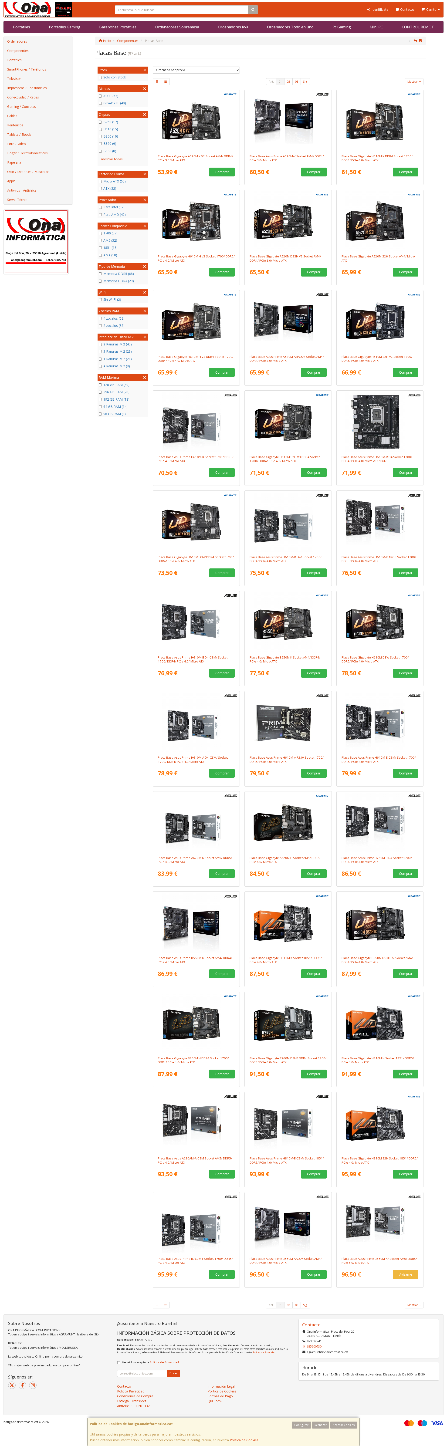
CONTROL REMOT (418, 27)
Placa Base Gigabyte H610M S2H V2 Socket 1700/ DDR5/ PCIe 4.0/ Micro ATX (377, 359)
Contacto (406, 9)
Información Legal (221, 1386)
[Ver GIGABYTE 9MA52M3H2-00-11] (288, 221)
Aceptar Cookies (344, 1425)
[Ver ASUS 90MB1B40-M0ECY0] (380, 422)
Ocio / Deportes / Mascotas (28, 171)
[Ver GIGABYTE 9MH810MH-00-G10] (380, 1023)
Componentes (18, 50)
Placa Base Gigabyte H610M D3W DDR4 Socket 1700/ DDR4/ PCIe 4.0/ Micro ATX (196, 559)
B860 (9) (109, 143)
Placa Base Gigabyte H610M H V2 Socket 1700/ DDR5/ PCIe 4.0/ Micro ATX (196, 258)
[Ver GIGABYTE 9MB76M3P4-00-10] (288, 1023)
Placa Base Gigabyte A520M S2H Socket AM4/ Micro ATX (378, 258)
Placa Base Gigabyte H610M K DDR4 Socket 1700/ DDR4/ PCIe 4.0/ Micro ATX (377, 158)
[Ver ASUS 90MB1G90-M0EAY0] (380, 522)
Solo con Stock (114, 77)
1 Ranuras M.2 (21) (117, 359)
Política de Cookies (244, 1440)
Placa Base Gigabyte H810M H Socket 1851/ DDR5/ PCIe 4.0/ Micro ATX (378, 1060)
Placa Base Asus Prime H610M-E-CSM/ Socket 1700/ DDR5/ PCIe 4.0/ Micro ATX (379, 759)
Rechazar (321, 1425)
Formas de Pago (220, 1396)
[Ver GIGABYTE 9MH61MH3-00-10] (196, 321)
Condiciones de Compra (135, 1396)
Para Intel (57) (114, 207)
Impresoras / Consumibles (27, 88)
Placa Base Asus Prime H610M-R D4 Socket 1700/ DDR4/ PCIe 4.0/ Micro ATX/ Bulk (377, 459)
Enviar (173, 1373)
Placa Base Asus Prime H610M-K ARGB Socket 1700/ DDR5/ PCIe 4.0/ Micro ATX (379, 559)
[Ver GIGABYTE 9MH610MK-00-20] (380, 121)
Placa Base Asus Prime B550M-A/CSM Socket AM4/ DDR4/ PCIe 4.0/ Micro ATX (286, 1261)
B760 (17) (110, 122)
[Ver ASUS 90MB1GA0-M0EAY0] (196, 422)
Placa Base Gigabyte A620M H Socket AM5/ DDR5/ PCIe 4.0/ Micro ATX (285, 860)
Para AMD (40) (114, 214)
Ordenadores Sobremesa (177, 27)
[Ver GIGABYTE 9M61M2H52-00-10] (380, 321)
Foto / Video (16, 144)
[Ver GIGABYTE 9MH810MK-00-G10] (288, 923)
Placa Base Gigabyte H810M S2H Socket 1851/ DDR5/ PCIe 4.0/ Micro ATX (380, 1160)
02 (288, 82)
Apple (11, 181)
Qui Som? (215, 1401)
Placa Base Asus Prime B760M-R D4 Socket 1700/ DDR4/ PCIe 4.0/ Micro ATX (377, 860)
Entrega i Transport (131, 1401)
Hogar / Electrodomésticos (27, 153)
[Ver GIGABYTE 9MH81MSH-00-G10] (380, 1123)
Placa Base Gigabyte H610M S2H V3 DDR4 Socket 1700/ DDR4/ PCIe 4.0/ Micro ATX (285, 459)
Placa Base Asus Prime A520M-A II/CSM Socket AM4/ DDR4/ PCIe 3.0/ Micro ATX (287, 359)
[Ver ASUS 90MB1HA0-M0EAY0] (380, 822)
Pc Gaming (341, 27)
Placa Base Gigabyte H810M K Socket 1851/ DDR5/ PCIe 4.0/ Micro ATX (286, 960)
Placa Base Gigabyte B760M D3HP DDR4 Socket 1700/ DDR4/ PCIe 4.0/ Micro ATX (288, 1060)
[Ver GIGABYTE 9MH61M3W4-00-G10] (196, 522)
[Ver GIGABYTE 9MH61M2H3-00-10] (288, 422)
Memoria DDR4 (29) (118, 281)
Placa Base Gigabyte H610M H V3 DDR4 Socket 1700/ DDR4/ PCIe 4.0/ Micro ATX (196, 359)
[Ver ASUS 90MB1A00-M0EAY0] (288, 522)
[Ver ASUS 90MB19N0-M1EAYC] (196, 622)
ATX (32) (109, 188)
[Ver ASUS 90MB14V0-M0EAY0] (196, 923)
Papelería (14, 162)
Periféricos (15, 125)
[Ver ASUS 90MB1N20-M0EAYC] (288, 1123)
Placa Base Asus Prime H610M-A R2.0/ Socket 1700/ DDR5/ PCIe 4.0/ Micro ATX (287, 759)
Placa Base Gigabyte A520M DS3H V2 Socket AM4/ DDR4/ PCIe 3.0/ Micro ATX (285, 258)
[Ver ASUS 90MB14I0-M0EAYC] (288, 1223)
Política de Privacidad (264, 1352)
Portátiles (14, 60)
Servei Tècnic (17, 199)
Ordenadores (17, 41)
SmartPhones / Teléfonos (26, 69)
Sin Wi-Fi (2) (112, 299)
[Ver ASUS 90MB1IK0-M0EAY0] (196, 1223)
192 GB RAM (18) (116, 399)
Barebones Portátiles (117, 27)
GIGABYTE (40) (114, 103)
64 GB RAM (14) (115, 406)
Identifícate (379, 9)
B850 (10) (110, 136)
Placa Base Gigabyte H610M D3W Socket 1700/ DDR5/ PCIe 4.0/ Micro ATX (375, 659)
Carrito (431, 9)
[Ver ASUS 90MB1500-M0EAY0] (288, 121)
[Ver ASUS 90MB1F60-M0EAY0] (380, 1223)
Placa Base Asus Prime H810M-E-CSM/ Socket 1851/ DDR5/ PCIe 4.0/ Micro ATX (287, 1160)
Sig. (305, 82)
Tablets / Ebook (19, 134)
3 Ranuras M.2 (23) (117, 351)
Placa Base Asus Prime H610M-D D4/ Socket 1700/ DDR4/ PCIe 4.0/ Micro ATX (286, 559)
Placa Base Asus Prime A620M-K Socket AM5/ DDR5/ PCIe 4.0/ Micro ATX (195, 860)
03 (296, 82)
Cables (12, 116)
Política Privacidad (130, 1391)
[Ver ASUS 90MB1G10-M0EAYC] (380, 722)
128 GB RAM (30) (116, 384)
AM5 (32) (110, 240)
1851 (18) (110, 247)
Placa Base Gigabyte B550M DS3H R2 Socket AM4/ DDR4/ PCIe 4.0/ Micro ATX (377, 960)
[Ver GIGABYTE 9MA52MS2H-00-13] (380, 221)
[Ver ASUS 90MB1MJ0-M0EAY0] (288, 722)
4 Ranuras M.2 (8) (116, 366)
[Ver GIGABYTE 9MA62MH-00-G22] (288, 822)
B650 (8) (109, 151)
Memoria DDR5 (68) (118, 273)
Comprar (222, 172)
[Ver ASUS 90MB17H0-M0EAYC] (288, 321)
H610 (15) (110, 129)
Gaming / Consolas (21, 106)
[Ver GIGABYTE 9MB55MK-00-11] (288, 622)
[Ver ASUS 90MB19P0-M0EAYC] (196, 722)
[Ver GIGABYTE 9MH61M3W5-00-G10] (380, 622)
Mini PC (376, 27)
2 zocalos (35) (114, 325)
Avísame (405, 1274)
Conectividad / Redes (23, 97)
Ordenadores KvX (233, 27)
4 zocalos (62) (114, 318)
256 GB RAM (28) (116, 392)
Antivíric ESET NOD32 (133, 1406)
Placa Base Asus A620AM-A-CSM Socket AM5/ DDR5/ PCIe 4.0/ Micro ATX (195, 1160)
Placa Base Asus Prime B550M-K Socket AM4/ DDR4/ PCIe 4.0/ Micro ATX (195, 960)
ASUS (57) (110, 96)
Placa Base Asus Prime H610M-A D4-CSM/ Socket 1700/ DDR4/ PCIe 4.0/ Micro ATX (193, 759)
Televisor (14, 78)
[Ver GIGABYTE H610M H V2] (196, 221)
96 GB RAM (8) (114, 414)
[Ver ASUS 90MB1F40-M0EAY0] (196, 822)
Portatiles (21, 27)
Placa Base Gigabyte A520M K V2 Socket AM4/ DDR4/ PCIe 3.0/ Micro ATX (195, 158)
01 (280, 82)
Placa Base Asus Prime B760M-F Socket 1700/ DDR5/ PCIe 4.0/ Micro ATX (195, 1261)
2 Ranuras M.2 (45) (117, 344)
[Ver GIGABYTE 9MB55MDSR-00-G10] (380, 923)
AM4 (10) (110, 255)
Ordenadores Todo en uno (290, 27)
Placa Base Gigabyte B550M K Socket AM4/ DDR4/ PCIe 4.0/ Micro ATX (285, 659)
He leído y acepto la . (150, 1362)
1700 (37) (110, 233)
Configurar (301, 1425)
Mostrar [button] (413, 82)
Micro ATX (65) (114, 181)
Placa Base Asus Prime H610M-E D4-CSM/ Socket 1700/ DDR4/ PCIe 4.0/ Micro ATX (192, 659)
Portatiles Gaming (64, 27)
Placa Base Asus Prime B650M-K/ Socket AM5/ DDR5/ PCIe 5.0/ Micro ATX (379, 1261)
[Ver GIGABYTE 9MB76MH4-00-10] (196, 1023)
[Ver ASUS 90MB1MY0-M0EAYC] (196, 1123)
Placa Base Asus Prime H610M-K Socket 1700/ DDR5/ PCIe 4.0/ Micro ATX (196, 459)
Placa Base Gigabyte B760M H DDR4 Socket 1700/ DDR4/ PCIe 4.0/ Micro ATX (193, 1060)
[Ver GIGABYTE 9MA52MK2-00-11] (196, 121)
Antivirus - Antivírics (21, 190)
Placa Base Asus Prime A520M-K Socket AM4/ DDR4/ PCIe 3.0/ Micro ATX (287, 158)
